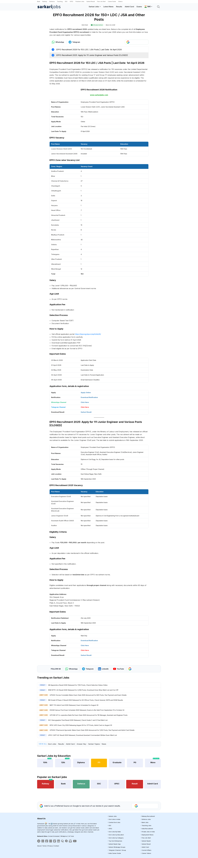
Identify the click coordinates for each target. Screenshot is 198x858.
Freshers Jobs (79, 1)
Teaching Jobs (146, 825)
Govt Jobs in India (114, 819)
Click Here (85, 402)
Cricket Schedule (53, 836)
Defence (52, 1)
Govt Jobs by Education (116, 835)
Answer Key (81, 744)
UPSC (71, 1)
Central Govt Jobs (114, 822)
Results (119, 7)
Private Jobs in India (148, 831)
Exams (139, 7)
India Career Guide (115, 853)
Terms (44, 846)
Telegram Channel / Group (117, 850)
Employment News (147, 835)
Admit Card (129, 7)
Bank (38, 1)
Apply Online (86, 392)
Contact (56, 846)
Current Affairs (146, 850)
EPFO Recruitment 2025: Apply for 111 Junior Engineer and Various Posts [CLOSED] (92, 55)
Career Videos (146, 853)
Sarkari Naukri (146, 841)
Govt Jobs (52, 744)
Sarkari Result (91, 1)
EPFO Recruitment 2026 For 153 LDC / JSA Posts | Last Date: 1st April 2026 (89, 49)
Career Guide (112, 1)
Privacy (50, 846)
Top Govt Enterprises (115, 841)
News (104, 744)
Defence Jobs (146, 819)
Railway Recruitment (148, 816)
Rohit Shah (85, 25)
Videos (120, 1)
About (39, 846)
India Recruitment (147, 828)
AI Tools (71, 836)
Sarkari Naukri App (115, 844)
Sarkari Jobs (94, 7)
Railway (44, 1)
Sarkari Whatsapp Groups (117, 847)
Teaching (60, 1)
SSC (66, 1)
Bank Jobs (145, 822)
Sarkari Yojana (94, 744)
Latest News (108, 7)
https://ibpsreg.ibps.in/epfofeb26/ (88, 334)
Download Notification (89, 397)
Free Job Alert (101, 1)
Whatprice (64, 836)
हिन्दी (148, 7)
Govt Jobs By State (115, 831)
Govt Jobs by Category (116, 838)
